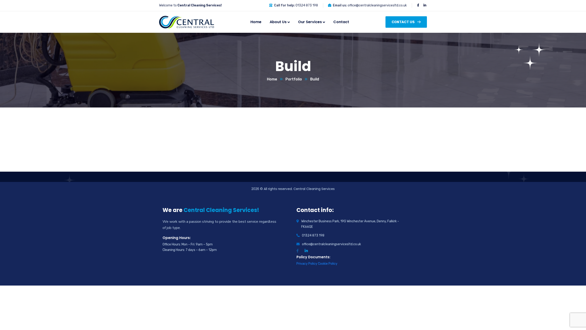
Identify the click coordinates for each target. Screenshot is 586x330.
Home (272, 79)
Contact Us (403, 22)
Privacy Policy (307, 264)
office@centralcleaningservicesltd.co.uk (377, 5)
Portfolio (293, 79)
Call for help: (284, 5)
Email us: (340, 5)
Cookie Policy (327, 264)
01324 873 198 (307, 5)
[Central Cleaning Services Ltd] (186, 22)
